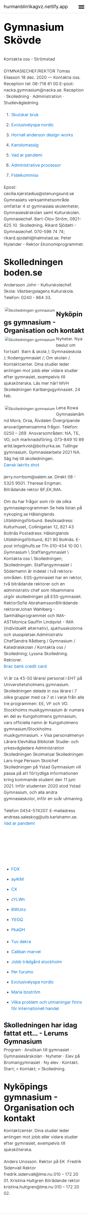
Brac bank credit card (25, 666)
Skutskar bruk (25, 114)
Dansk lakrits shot (21, 464)
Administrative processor (36, 165)
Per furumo (22, 971)
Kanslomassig (24, 144)
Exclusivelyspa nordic (32, 124)
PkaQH (18, 929)
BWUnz (18, 909)
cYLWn (18, 899)
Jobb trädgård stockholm (36, 961)
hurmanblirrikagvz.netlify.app (36, 6)
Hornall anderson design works (42, 134)
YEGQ (17, 919)
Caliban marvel (26, 951)
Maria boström (25, 992)
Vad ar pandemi (26, 155)
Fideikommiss (24, 175)
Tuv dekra (21, 941)
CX (14, 889)
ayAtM (17, 879)
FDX (15, 869)
